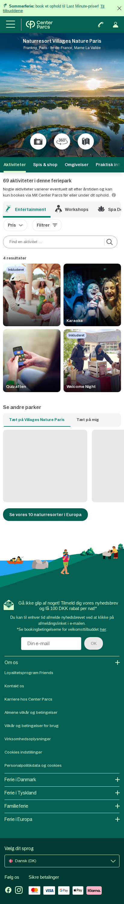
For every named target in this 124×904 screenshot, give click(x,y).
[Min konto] (115, 24)
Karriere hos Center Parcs (28, 699)
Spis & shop (45, 164)
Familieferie (16, 806)
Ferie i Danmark (20, 779)
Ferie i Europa (18, 819)
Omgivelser (76, 164)
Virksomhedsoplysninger (28, 739)
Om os (11, 662)
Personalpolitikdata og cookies (33, 765)
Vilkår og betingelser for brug (32, 725)
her (103, 629)
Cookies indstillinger (23, 752)
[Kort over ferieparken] (86, 141)
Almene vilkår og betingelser (31, 712)
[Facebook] (8, 890)
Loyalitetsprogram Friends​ (29, 672)
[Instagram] (19, 890)
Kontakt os (14, 686)
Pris (12, 225)
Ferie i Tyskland (20, 792)
